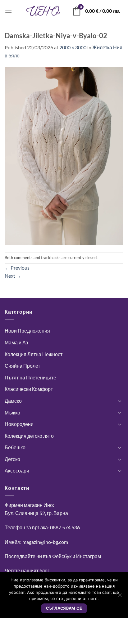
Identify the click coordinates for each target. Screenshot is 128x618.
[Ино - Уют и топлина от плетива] (43, 11)
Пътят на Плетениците (30, 377)
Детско (12, 459)
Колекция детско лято (29, 436)
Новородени (19, 424)
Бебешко (15, 447)
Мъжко (12, 412)
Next (13, 276)
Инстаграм (88, 556)
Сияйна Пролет (22, 366)
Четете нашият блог (27, 570)
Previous (17, 268)
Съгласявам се (64, 608)
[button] (8, 10)
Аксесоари (17, 470)
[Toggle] (119, 401)
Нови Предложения (27, 331)
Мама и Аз (16, 342)
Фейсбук (61, 556)
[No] (119, 597)
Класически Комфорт (29, 389)
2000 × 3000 (72, 47)
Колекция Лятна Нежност (33, 354)
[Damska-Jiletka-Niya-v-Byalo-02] (64, 155)
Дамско (13, 401)
